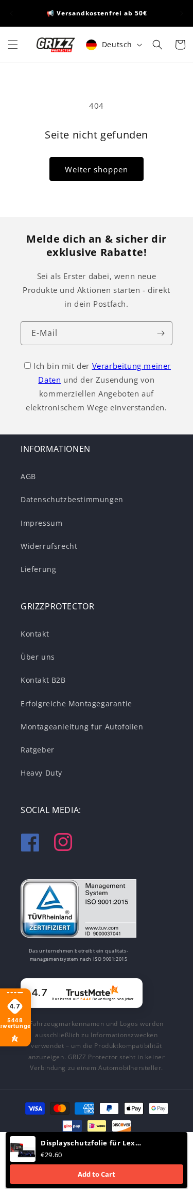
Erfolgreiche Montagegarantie (76, 703)
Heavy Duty (41, 773)
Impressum (41, 523)
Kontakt (35, 634)
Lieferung (38, 569)
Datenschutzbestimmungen (72, 499)
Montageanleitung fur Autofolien (82, 726)
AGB (28, 476)
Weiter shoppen (96, 169)
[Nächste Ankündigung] (181, 13)
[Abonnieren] (160, 333)
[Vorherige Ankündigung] (11, 13)
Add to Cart (96, 1174)
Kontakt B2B (43, 680)
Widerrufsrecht (49, 546)
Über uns (38, 657)
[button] (13, 44)
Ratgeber (38, 750)
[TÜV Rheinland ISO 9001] (78, 910)
